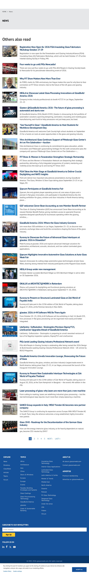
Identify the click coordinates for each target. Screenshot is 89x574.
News (11, 12)
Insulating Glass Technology (47, 462)
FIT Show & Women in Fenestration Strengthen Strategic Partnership (52, 157)
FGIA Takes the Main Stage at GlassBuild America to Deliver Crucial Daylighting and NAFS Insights (50, 173)
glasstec (23, 505)
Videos (43, 510)
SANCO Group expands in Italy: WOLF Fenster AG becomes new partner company (53, 406)
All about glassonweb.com (72, 461)
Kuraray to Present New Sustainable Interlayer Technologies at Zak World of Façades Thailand (50, 375)
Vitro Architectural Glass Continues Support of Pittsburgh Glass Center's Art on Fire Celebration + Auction (53, 141)
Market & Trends (47, 479)
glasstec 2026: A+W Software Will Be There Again (43, 312)
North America (46, 485)
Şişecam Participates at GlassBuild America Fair (41, 188)
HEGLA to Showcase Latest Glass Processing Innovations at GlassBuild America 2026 (52, 94)
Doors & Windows (26, 475)
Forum (5, 480)
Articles (6, 472)
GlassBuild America (27, 502)
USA (42, 507)
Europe (22, 481)
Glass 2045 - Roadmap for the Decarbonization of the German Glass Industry (51, 423)
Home (4, 12)
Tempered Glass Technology (46, 500)
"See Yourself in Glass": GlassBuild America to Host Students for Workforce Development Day (49, 126)
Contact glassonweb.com (71, 465)
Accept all (79, 569)
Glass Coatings (25, 493)
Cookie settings (17, 571)
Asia (21, 468)
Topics (5, 476)
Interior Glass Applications (50, 467)
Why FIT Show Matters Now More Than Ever (40, 78)
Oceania (44, 488)
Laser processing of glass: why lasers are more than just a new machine (52, 390)
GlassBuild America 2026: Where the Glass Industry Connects (48, 222)
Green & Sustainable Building (27, 509)
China (22, 471)
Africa (22, 461)
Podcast (44, 492)
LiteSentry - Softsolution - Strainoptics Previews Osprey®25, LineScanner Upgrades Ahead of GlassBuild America (47, 328)
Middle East (45, 482)
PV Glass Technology (48, 495)
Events (22, 485)
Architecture (24, 465)
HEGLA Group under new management (38, 269)
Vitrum (43, 514)
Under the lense (47, 504)
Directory (6, 465)
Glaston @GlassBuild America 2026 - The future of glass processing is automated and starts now (52, 109)
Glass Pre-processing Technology (27, 498)
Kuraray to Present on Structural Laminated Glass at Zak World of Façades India (50, 299)
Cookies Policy (7, 571)
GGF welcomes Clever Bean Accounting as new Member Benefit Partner (53, 205)
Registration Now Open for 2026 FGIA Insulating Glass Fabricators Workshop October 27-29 (50, 48)
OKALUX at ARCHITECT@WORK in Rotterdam (41, 283)
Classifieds (7, 469)
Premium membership (70, 476)
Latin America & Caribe (49, 475)
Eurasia (23, 478)
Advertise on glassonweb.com (73, 479)
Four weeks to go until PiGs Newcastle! (38, 64)
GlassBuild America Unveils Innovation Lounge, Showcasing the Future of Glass (52, 357)
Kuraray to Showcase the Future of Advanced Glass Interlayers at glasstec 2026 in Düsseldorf (50, 238)
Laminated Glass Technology (47, 471)
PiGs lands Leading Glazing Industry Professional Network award (49, 341)
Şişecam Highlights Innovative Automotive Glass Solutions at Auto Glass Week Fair (53, 256)
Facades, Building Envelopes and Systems (28, 489)
